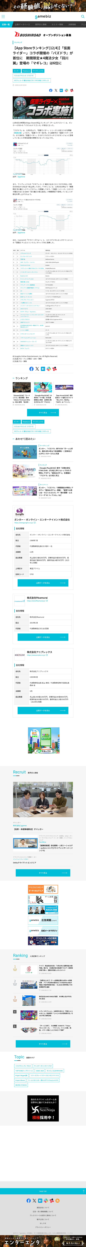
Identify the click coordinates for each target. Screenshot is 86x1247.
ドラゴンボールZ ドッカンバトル (29, 272)
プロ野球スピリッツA (26, 303)
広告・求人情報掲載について (43, 1211)
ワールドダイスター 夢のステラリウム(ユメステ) (43, 1080)
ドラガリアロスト (25, 319)
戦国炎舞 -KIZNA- (24, 282)
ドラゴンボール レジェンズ (27, 334)
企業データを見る (43, 583)
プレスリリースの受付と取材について (43, 1215)
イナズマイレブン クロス (23, 1066)
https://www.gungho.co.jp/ (23, 523)
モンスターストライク (26, 256)
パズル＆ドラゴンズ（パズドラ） (24, 76)
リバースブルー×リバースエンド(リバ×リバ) (45, 1075)
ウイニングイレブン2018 (26, 279)
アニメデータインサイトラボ (43, 1066)
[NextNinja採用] (43, 1108)
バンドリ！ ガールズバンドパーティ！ (30, 305)
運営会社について (43, 1207)
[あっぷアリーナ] (43, 740)
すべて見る (43, 412)
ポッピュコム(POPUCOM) (55, 1071)
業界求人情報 (40, 24)
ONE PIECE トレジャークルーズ (28, 341)
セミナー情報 (57, 24)
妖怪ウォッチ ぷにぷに (26, 297)
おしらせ (43, 1223)
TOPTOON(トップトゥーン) (24, 1071)
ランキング (18, 42)
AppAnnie (21, 176)
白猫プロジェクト (25, 322)
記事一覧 (6, 24)
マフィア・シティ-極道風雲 (27, 285)
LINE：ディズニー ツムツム (27, 262)
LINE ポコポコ (24, 309)
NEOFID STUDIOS (21, 1085)
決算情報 (72, 24)
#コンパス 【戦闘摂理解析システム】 (30, 288)
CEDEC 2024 (40, 1071)
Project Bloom (20, 1080)
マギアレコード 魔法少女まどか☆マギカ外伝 (32, 268)
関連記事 (17, 132)
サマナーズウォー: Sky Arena (27, 311)
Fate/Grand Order (25, 265)
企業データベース (22, 24)
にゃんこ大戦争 (24, 330)
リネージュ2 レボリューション (28, 338)
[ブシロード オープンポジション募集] (43, 34)
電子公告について (43, 1219)
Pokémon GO (24, 276)
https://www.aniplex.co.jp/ (36, 655)
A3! (21, 291)
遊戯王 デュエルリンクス (26, 345)
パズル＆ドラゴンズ (25, 253)
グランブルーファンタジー (27, 300)
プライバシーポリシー (43, 1227)
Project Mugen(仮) (21, 1075)
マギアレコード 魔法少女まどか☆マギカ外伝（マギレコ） (32, 80)
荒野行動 (22, 259)
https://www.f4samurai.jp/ (36, 601)
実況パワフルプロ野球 (26, 294)
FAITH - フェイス (24, 348)
